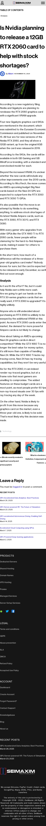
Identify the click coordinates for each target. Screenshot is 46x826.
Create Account (7, 694)
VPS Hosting (5, 582)
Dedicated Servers (8, 562)
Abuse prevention (8, 643)
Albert (10, 74)
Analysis (4, 16)
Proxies (3, 589)
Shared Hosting (7, 569)
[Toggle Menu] (43, 3)
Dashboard (5, 687)
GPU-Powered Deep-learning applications (16, 537)
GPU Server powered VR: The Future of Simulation (20, 507)
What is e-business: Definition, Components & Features (36, 459)
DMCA (3, 657)
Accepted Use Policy (9, 670)
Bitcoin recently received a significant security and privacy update (11, 461)
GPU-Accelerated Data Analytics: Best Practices (19, 498)
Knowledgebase (7, 715)
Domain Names (6, 575)
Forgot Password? (8, 701)
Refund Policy (6, 664)
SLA (2, 650)
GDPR (2, 636)
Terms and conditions (9, 629)
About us (4, 729)
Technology (6, 431)
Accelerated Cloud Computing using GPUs (17, 528)
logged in (17, 487)
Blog (2, 722)
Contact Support (7, 708)
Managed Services (8, 596)
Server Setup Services (10, 603)
